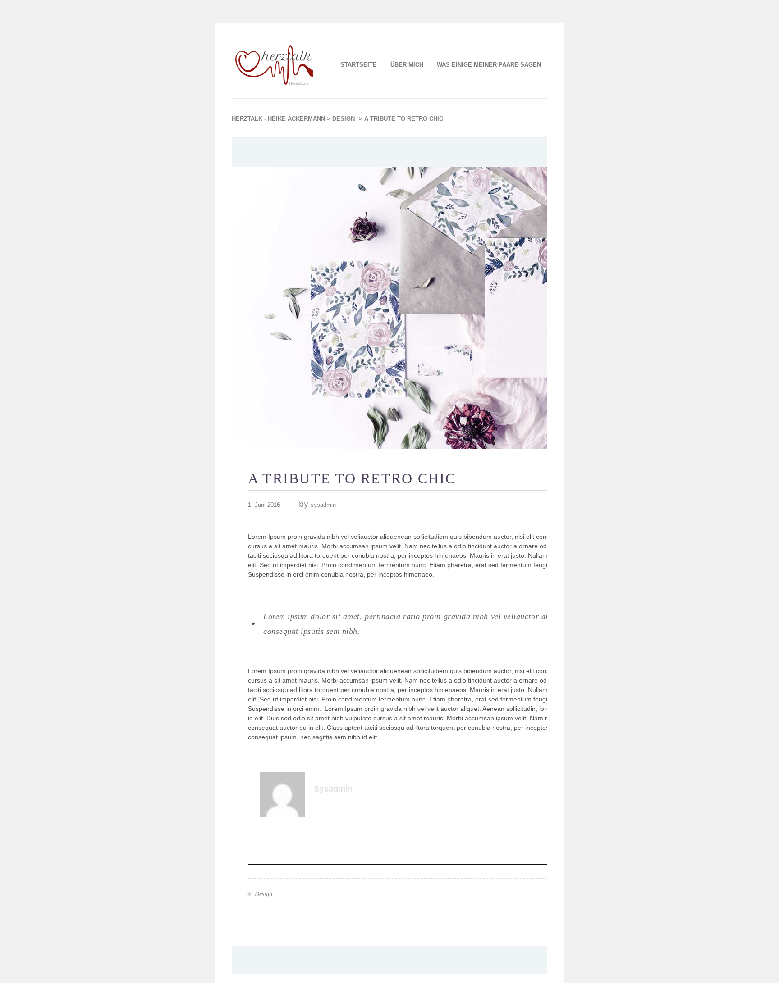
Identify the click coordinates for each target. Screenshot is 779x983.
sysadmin (323, 504)
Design (343, 118)
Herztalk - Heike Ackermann (278, 118)
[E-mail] (266, 846)
